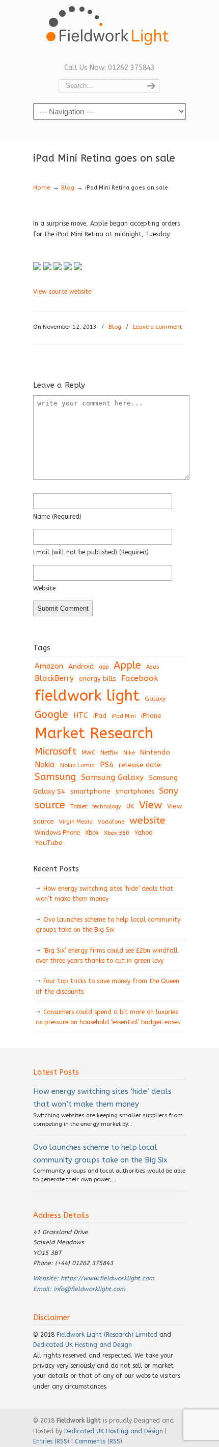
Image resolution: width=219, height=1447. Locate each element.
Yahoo (143, 832)
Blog (67, 187)
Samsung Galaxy (112, 777)
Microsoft (55, 751)
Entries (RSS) (51, 1441)
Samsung (55, 776)
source (50, 805)
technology (106, 806)
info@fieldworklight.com (89, 1289)
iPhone (151, 715)
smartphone (90, 791)
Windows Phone (57, 832)
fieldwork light (87, 696)
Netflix (109, 752)
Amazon (49, 666)
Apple (127, 665)
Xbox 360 (116, 832)
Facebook (139, 678)
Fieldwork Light (109, 30)
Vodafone (111, 822)
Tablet (78, 806)
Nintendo (155, 752)
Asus (152, 667)
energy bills (97, 678)
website (44, 588)
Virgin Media (76, 822)
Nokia (45, 764)
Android (81, 667)
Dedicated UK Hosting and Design (82, 1344)
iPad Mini (124, 716)
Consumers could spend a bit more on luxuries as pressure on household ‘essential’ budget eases (108, 1017)
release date (140, 765)
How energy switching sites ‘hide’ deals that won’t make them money (104, 893)
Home (41, 187)
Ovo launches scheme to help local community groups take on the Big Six (108, 924)
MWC (88, 752)
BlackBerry (54, 678)
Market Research (94, 733)
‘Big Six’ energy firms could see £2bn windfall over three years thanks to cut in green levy (107, 955)
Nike (129, 752)
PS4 (107, 764)
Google (51, 714)
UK (130, 806)
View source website (62, 291)
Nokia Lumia (77, 765)
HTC (80, 715)
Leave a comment (157, 327)
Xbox (92, 832)
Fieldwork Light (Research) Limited (107, 1334)
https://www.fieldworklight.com (107, 1278)
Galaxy (155, 698)
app (103, 667)
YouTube (49, 843)
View (150, 805)
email (91, 552)
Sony (168, 791)
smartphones (135, 791)
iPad (99, 715)
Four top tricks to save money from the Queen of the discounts (107, 986)
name (57, 516)
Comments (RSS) (98, 1441)
